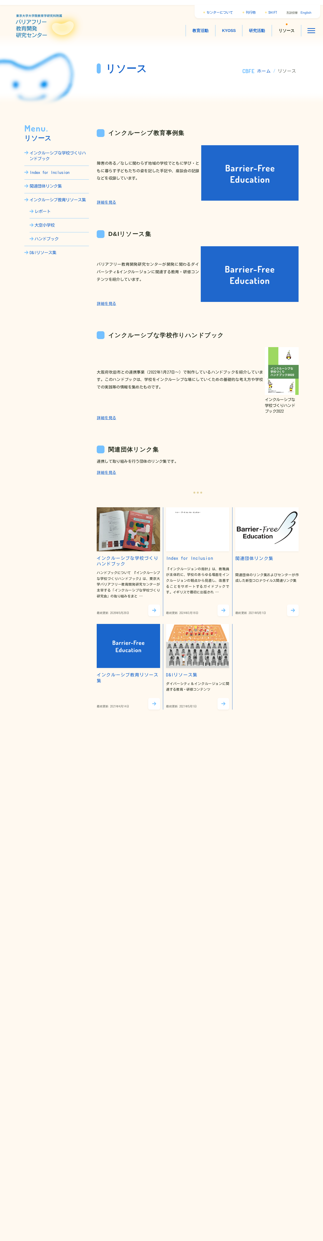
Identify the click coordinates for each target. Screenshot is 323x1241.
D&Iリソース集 (43, 253)
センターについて (219, 12)
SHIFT (272, 12)
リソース (287, 30)
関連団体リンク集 (46, 186)
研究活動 (257, 30)
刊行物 (251, 12)
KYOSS (229, 30)
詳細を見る (106, 202)
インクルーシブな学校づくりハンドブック (58, 156)
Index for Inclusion (50, 172)
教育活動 (200, 30)
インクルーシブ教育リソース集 (58, 200)
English (306, 12)
